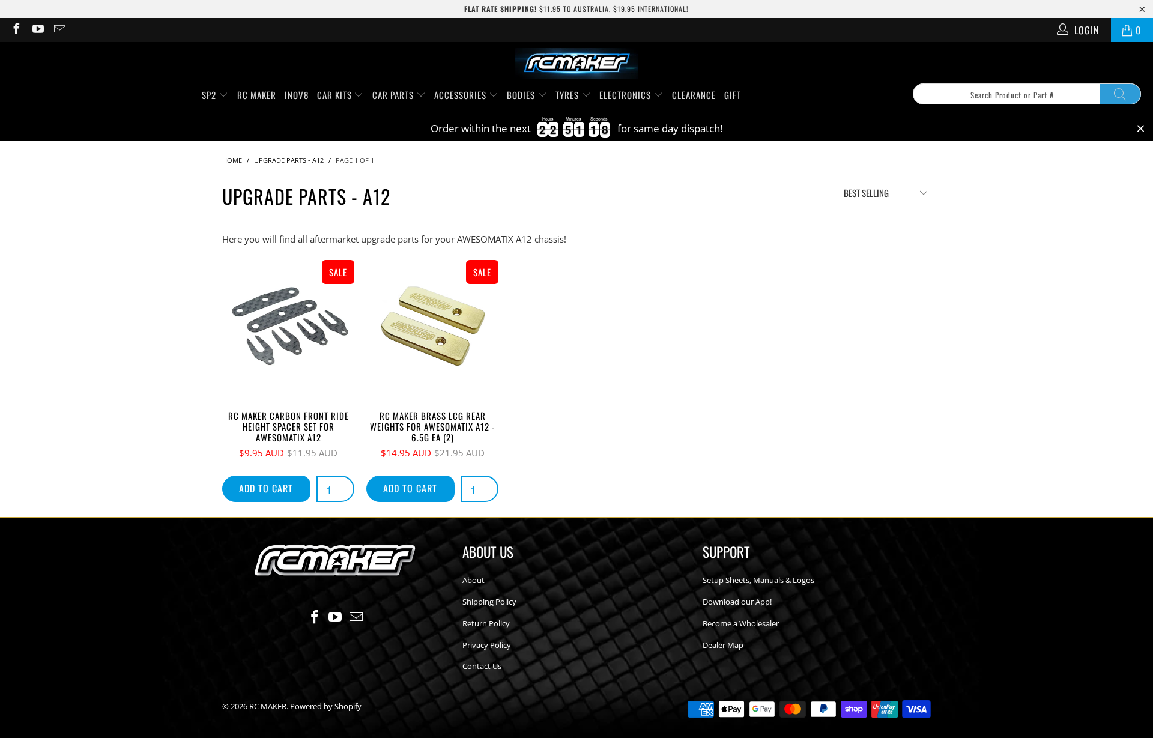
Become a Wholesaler (741, 623)
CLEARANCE (694, 94)
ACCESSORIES (461, 94)
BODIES (522, 94)
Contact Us (481, 666)
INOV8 (297, 94)
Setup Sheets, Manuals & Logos (758, 580)
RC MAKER (256, 94)
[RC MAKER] (576, 64)
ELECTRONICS (626, 94)
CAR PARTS (394, 94)
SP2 (210, 94)
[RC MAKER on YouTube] (37, 30)
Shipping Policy (489, 601)
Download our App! (737, 601)
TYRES (568, 94)
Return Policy (486, 623)
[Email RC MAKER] (58, 30)
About (473, 580)
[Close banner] (1140, 128)
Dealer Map (723, 645)
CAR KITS (335, 94)
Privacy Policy (486, 645)
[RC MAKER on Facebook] (15, 30)
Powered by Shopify (326, 706)
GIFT (732, 94)
